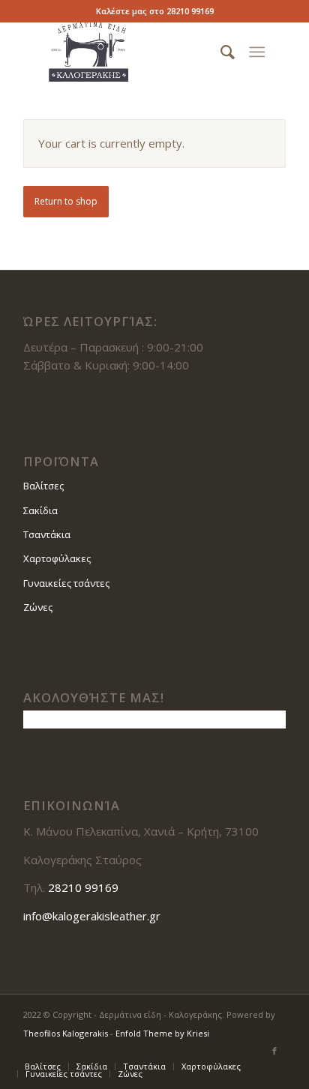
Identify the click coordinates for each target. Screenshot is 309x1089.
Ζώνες (37, 607)
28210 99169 (190, 10)
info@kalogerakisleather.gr (91, 915)
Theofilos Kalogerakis (65, 1033)
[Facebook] (274, 1051)
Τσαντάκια (46, 534)
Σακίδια (40, 510)
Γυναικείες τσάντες (66, 583)
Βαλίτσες (43, 485)
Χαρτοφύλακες (57, 558)
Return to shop (66, 201)
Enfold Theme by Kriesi (162, 1033)
